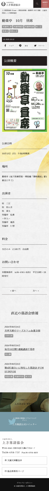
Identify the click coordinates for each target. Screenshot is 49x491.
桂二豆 (38, 27)
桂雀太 (5, 31)
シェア (11, 46)
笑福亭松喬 (29, 27)
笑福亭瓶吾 (18, 27)
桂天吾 (28, 377)
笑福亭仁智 (7, 27)
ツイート (41, 46)
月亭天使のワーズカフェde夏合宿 (22, 331)
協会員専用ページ (14, 471)
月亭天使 (9, 336)
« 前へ (13, 291)
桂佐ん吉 (13, 31)
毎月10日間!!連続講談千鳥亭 (20, 349)
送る (26, 46)
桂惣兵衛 (9, 377)
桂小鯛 (8, 354)
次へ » (36, 291)
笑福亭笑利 (19, 377)
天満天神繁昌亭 (13, 460)
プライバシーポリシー (24, 483)
